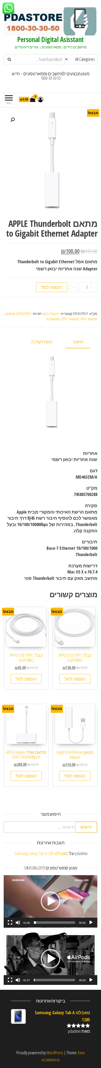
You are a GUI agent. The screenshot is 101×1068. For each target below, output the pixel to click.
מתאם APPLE (88, 319)
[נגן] (90, 922)
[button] (50, 901)
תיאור (78, 342)
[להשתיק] (17, 922)
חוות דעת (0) (41, 342)
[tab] (81, 342)
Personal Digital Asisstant (50, 39)
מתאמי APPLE (70, 319)
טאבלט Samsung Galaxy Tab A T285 (41, 853)
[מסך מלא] (10, 922)
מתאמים (53, 319)
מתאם (10, 313)
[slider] (54, 922)
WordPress (55, 1053)
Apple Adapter (50, 313)
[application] (50, 901)
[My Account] (40, 99)
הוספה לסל (51, 287)
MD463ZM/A (24, 313)
